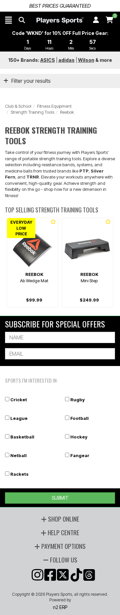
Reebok (67, 112)
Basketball (22, 436)
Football (79, 418)
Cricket (18, 399)
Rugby (77, 399)
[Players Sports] (59, 21)
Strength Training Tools (32, 112)
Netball (18, 455)
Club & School (18, 106)
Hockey (78, 436)
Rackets (19, 474)
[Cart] (109, 20)
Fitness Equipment (54, 106)
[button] (8, 20)
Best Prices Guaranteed (60, 6)
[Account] (96, 20)
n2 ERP (60, 607)
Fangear (79, 455)
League (19, 418)
